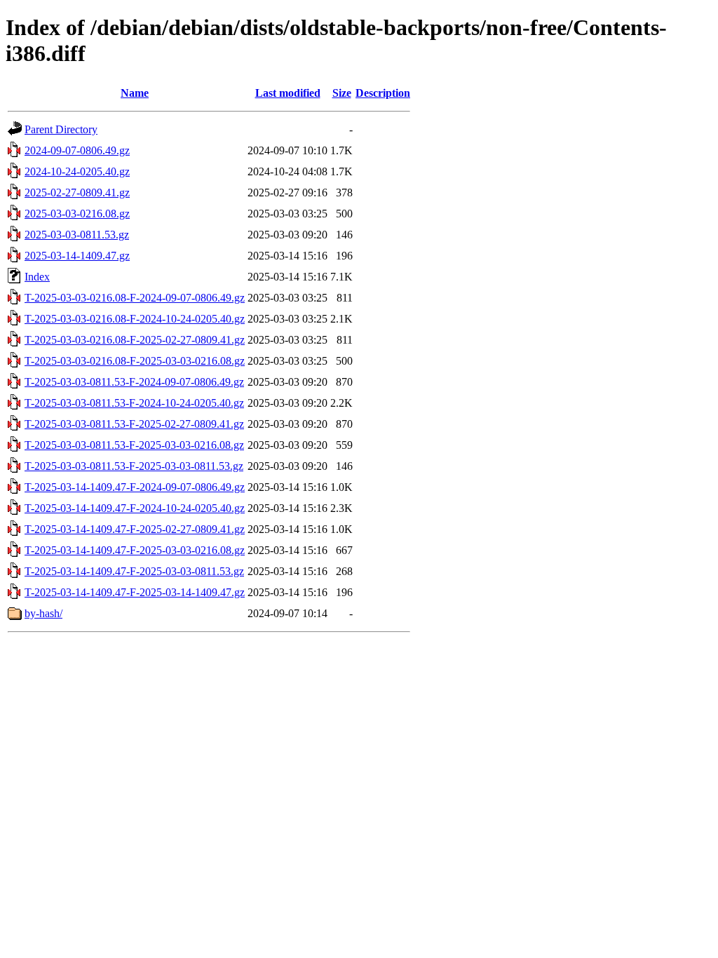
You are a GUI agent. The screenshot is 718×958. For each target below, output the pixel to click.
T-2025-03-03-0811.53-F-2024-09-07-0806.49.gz (134, 382)
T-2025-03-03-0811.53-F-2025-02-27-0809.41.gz (134, 424)
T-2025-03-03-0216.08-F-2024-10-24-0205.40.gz (135, 319)
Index (37, 277)
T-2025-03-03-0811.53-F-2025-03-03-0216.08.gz (134, 445)
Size (341, 93)
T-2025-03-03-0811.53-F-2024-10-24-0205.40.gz (134, 403)
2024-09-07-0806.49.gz (77, 150)
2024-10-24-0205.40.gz (77, 171)
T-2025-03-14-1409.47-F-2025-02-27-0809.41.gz (135, 529)
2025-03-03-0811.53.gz (77, 235)
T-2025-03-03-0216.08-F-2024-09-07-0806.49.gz (135, 298)
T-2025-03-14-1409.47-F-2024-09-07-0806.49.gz (135, 487)
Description (382, 93)
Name (135, 93)
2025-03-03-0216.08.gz (77, 214)
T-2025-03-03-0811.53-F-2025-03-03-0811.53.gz (134, 466)
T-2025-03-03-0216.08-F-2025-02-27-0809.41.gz (135, 340)
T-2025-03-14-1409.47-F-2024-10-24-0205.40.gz (135, 508)
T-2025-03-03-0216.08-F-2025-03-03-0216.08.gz (135, 361)
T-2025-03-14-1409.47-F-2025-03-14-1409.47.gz (135, 592)
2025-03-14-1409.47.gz (77, 256)
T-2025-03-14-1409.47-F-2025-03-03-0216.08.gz (135, 550)
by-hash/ (43, 613)
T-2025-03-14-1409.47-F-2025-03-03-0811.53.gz (134, 571)
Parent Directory (61, 129)
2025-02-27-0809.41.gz (77, 192)
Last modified (287, 93)
